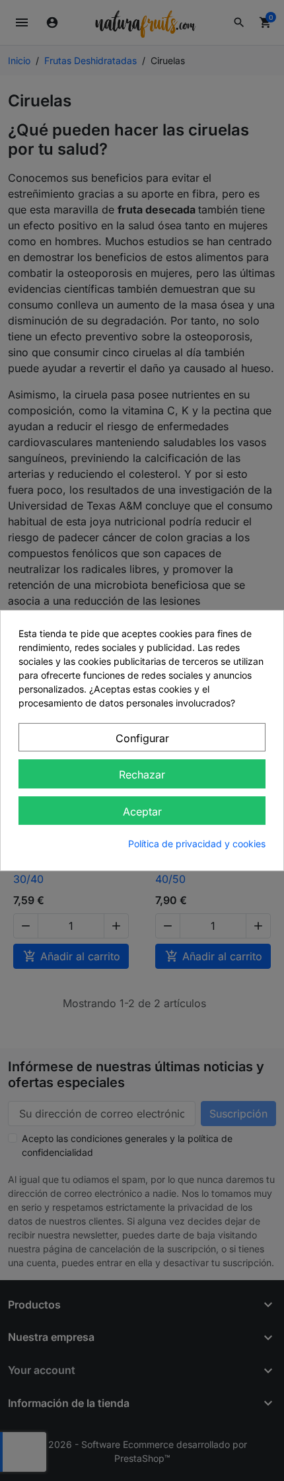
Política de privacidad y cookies (197, 843)
